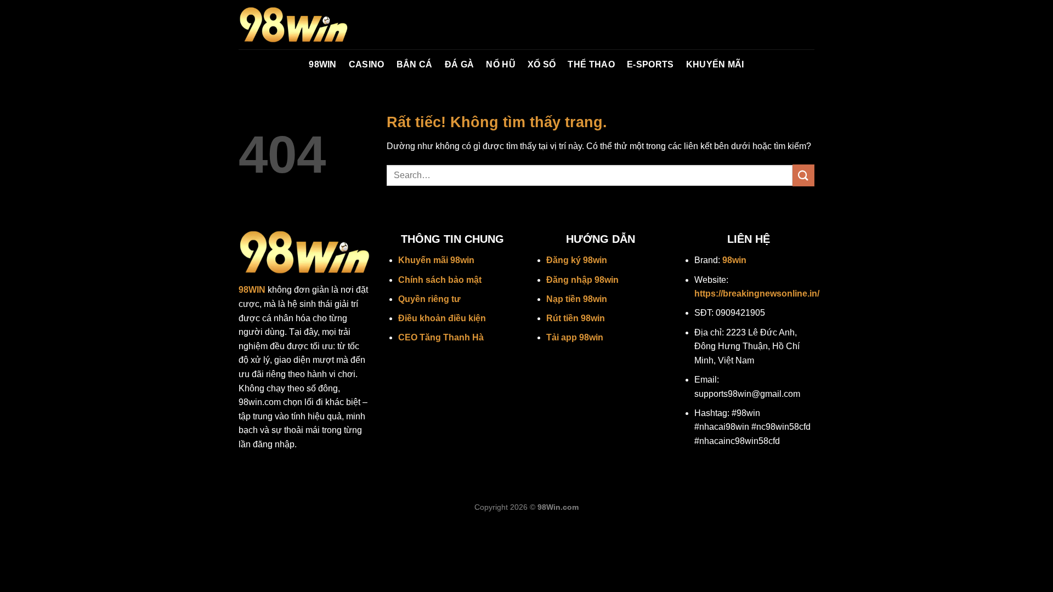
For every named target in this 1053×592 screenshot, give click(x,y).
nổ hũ (501, 64)
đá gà (459, 64)
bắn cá (415, 64)
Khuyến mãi (715, 64)
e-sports (650, 64)
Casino (366, 64)
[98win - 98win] (293, 25)
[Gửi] (803, 175)
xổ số (542, 64)
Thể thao (591, 64)
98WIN (323, 64)
